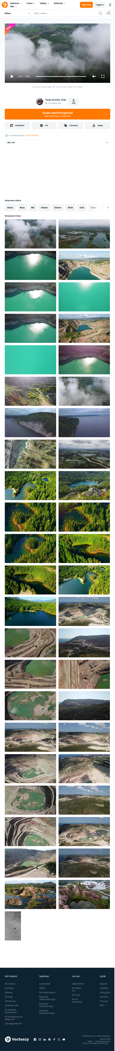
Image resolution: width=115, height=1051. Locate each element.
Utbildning (10, 999)
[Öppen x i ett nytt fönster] (59, 1038)
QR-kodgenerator (13, 1022)
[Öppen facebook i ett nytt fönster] (35, 1038)
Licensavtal (44, 982)
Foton (30, 3)
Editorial (58, 3)
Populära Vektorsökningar (46, 996)
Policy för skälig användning (92, 1042)
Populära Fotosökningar (45, 1003)
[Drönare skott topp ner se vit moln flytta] (30, 232)
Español (102, 986)
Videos (43, 3)
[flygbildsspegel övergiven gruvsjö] (84, 893)
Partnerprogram (46, 991)
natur (10, 206)
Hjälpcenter (76, 982)
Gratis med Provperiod (58, 114)
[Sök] (100, 13)
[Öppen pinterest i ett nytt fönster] (49, 1038)
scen (93, 206)
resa (22, 206)
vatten (44, 206)
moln (70, 206)
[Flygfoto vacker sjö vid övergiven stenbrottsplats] (30, 893)
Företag (8, 995)
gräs (82, 206)
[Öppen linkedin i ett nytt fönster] (44, 1038)
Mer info (11, 141)
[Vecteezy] (5, 5)
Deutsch (102, 995)
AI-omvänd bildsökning (11, 1009)
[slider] (60, 76)
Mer (12, 6)
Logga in (100, 4)
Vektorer (14, 3)
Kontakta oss (75, 988)
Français (102, 999)
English (101, 982)
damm (57, 206)
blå (32, 206)
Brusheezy (10, 982)
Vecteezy (9, 986)
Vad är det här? (32, 135)
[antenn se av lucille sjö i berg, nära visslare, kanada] (30, 484)
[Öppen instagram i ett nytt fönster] (40, 1038)
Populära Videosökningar (46, 1010)
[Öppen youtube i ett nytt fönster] (64, 1038)
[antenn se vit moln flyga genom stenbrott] (84, 390)
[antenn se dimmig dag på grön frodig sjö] (84, 232)
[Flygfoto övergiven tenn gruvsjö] (84, 452)
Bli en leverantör (76, 999)
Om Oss (74, 993)
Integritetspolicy (100, 1040)
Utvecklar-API (11, 1004)
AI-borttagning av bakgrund (14, 1016)
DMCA (41, 986)
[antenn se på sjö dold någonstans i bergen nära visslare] (84, 484)
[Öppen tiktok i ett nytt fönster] (54, 1038)
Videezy (8, 991)
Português (103, 991)
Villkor (88, 1040)
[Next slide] (103, 206)
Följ (73, 103)
